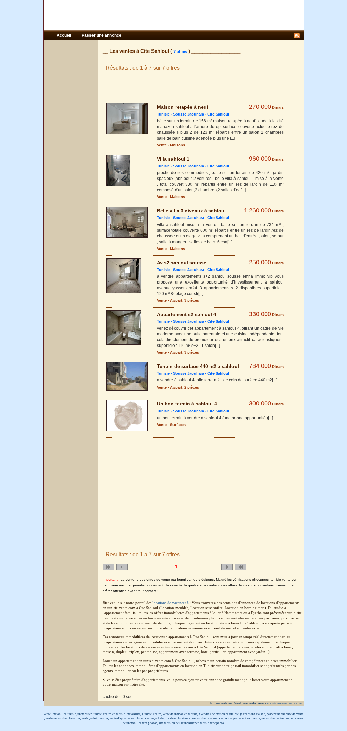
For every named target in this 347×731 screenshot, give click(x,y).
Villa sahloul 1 (173, 159)
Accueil (64, 35)
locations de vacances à (171, 603)
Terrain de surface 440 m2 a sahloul (198, 366)
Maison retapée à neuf (182, 107)
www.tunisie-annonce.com (284, 703)
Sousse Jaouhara (188, 114)
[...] (232, 138)
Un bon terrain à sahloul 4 (187, 403)
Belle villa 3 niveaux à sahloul (191, 210)
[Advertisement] (173, 15)
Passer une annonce (101, 35)
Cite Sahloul (218, 114)
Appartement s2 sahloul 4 (186, 314)
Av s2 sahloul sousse (181, 262)
